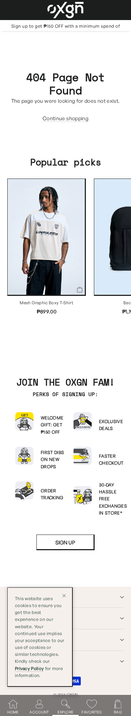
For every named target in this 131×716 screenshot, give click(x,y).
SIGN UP (65, 542)
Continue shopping (65, 118)
